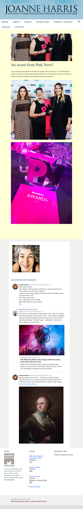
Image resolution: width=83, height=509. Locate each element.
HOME (5, 22)
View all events (34, 486)
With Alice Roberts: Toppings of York (36, 457)
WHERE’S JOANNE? (63, 22)
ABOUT (16, 22)
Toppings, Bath (34, 467)
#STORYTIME (42, 22)
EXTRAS (6, 27)
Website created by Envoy (39, 501)
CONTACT (19, 27)
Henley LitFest (34, 476)
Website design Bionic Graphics (20, 501)
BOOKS (28, 22)
